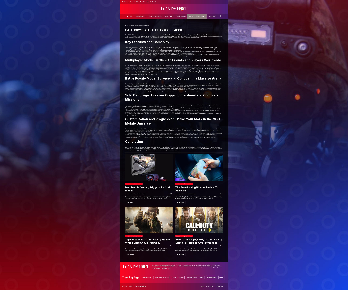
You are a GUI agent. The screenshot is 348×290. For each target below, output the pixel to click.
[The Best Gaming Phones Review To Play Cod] (199, 167)
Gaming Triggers (162, 277)
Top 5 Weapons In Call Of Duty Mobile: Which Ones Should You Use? (148, 241)
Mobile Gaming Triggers (179, 277)
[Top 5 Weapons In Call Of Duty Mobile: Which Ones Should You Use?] (149, 220)
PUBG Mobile (195, 277)
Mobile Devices (216, 277)
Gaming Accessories (146, 277)
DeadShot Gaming (140, 286)
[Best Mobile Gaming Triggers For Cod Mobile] (149, 167)
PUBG (206, 277)
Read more (130, 202)
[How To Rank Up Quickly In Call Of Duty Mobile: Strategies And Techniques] (199, 220)
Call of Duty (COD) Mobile (134, 183)
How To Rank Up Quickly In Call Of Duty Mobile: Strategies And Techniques (198, 241)
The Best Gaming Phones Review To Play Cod (196, 189)
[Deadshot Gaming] (174, 8)
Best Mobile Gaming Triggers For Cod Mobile (147, 189)
